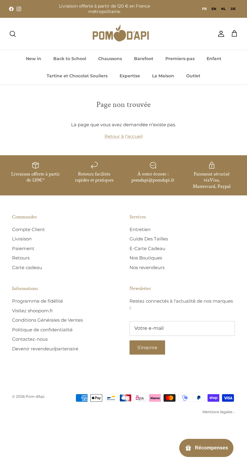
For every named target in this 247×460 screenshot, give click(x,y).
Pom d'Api (35, 396)
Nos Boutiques (146, 258)
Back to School (69, 58)
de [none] (233, 9)
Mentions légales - (218, 412)
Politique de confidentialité (42, 330)
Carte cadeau (27, 267)
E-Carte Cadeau (147, 248)
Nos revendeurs (147, 267)
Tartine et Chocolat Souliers (77, 76)
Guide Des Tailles (149, 239)
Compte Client (28, 229)
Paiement (23, 248)
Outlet (193, 76)
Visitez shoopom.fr (32, 311)
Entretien (140, 229)
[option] (214, 9)
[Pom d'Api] (123, 34)
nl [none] (223, 9)
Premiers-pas (180, 58)
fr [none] (204, 9)
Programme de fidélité (37, 301)
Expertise (130, 76)
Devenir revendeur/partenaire (45, 349)
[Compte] (220, 33)
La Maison (163, 76)
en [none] (213, 9)
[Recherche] (12, 33)
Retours (21, 258)
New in (33, 58)
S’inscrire (147, 347)
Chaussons (110, 58)
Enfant (214, 58)
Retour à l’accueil (124, 136)
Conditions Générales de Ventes (47, 320)
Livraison (22, 239)
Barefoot (143, 58)
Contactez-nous (30, 339)
